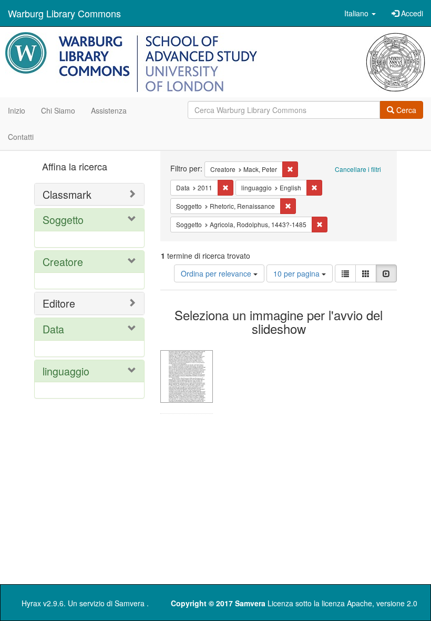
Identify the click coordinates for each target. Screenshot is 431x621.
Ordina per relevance (217, 273)
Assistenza (109, 110)
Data (53, 329)
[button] (360, 13)
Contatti (21, 136)
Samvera (130, 603)
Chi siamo (58, 110)
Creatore (63, 261)
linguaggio (66, 371)
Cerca (405, 110)
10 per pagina (297, 273)
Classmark (67, 194)
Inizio (16, 110)
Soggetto (63, 219)
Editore (59, 303)
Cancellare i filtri (358, 169)
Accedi (411, 13)
